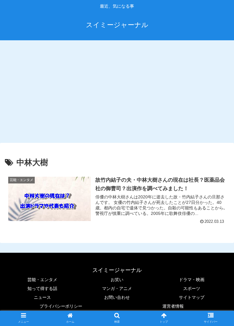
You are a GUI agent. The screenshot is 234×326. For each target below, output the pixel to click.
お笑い (117, 279)
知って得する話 (42, 288)
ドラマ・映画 (191, 279)
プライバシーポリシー (61, 306)
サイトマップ (191, 297)
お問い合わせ (117, 297)
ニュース (42, 297)
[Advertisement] (117, 90)
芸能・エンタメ (42, 279)
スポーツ (191, 288)
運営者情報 (173, 306)
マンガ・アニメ (117, 288)
